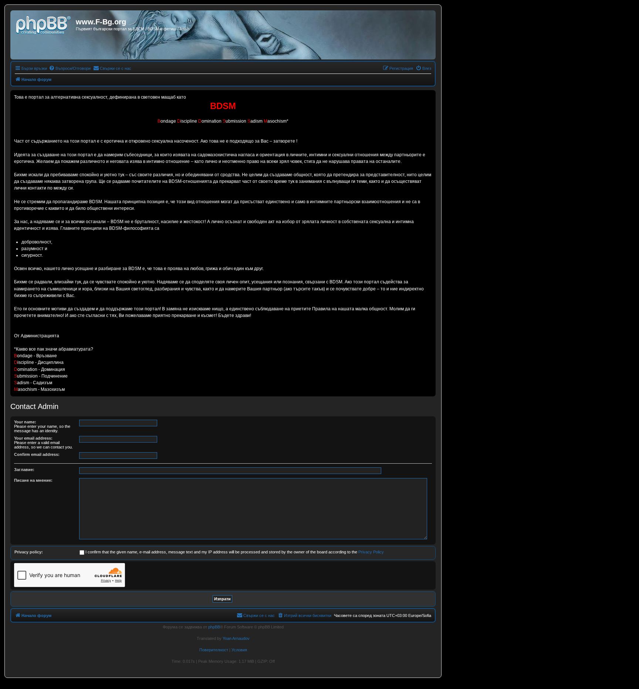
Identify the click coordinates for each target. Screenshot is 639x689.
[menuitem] (70, 68)
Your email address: (33, 438)
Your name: (25, 422)
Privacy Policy (371, 552)
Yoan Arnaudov (236, 638)
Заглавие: (24, 469)
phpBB (214, 627)
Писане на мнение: (33, 480)
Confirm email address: (37, 454)
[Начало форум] (44, 24)
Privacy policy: (28, 552)
